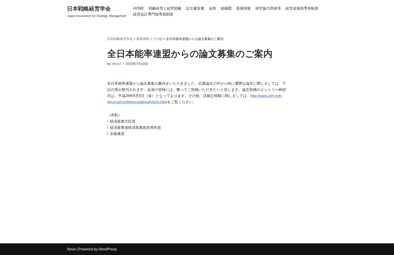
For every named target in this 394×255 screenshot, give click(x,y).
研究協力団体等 (268, 8)
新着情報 (243, 8)
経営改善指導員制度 (301, 8)
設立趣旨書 (195, 8)
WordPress (108, 249)
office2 (116, 64)
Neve (71, 249)
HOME (138, 8)
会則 (212, 8)
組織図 (226, 8)
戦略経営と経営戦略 (165, 8)
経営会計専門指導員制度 (153, 14)
